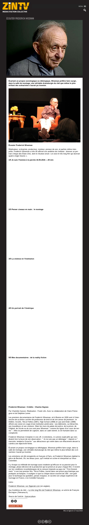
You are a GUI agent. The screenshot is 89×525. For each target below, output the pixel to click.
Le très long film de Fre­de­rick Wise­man (44, 490)
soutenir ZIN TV (15, 506)
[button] (81, 6)
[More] (15, 501)
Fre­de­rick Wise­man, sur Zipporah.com (24, 486)
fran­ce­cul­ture (30, 496)
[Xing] (12, 501)
